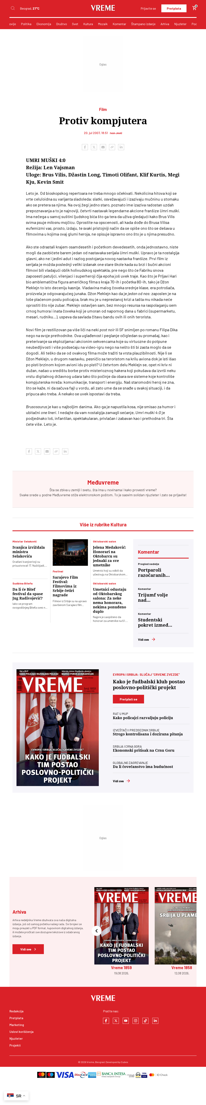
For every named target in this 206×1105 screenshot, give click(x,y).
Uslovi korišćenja (21, 1031)
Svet (75, 24)
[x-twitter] (116, 1021)
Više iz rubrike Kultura (103, 524)
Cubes (124, 1062)
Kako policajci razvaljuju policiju (143, 718)
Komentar (119, 24)
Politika (26, 24)
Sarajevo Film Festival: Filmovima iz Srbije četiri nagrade (65, 586)
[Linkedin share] (121, 147)
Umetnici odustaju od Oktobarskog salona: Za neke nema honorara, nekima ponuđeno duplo (109, 600)
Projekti (15, 1045)
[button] (97, 931)
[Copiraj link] (112, 147)
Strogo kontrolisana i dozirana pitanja (148, 734)
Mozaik (103, 24)
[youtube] (126, 1021)
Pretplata (174, 8)
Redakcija (16, 1011)
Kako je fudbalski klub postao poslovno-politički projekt (149, 684)
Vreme (90, 1062)
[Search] (12, 8)
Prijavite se (148, 8)
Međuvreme (61, 495)
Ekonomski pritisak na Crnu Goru (143, 750)
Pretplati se (128, 699)
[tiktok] (145, 1021)
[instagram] (136, 1021)
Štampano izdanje (143, 24)
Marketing (16, 1025)
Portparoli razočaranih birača (152, 573)
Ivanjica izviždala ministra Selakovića (28, 551)
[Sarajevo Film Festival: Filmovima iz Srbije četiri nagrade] (70, 552)
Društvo (61, 24)
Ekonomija (43, 24)
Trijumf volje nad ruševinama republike (153, 597)
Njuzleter (180, 24)
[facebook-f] (106, 1021)
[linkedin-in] (155, 1021)
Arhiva (165, 24)
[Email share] (103, 147)
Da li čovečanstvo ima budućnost (143, 767)
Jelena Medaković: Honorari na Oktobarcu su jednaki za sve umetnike (109, 556)
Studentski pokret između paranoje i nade (154, 622)
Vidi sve (143, 639)
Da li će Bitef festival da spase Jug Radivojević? (27, 593)
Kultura (88, 24)
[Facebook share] (85, 147)
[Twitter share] (94, 147)
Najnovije (9, 24)
